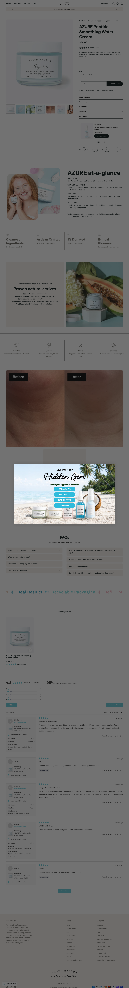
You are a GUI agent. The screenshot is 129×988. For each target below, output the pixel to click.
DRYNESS (64, 505)
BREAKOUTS (65, 489)
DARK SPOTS (64, 500)
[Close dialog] (16, 466)
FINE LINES (64, 494)
